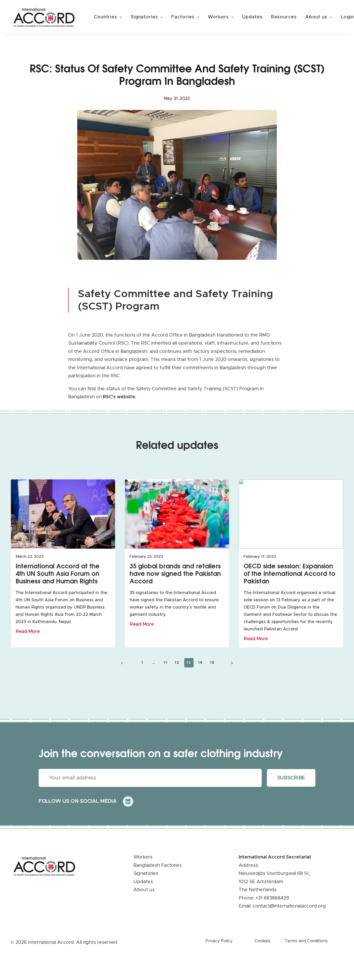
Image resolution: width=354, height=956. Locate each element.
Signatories (144, 17)
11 (166, 663)
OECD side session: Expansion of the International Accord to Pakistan (289, 573)
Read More (28, 631)
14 (200, 663)
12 (177, 663)
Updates (252, 17)
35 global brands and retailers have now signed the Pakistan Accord (175, 573)
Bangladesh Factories (157, 865)
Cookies (262, 941)
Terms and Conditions (306, 941)
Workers (218, 17)
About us (316, 17)
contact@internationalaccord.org (289, 906)
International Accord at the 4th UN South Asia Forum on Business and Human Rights (58, 573)
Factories (182, 17)
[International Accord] (44, 18)
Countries (105, 17)
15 (212, 663)
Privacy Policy (219, 941)
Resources (284, 17)
